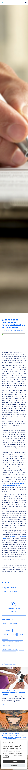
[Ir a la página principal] (8, 2)
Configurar (14, 765)
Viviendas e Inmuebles (9, 653)
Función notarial (7, 630)
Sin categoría (6, 645)
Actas (4, 623)
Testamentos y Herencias (10, 591)
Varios (21, 649)
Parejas (21, 634)
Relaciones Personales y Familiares (12, 642)
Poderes (5, 638)
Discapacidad (13, 623)
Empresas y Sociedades (9, 627)
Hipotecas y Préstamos (9, 634)
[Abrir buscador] (22, 2)
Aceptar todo (14, 761)
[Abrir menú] (26, 2)
